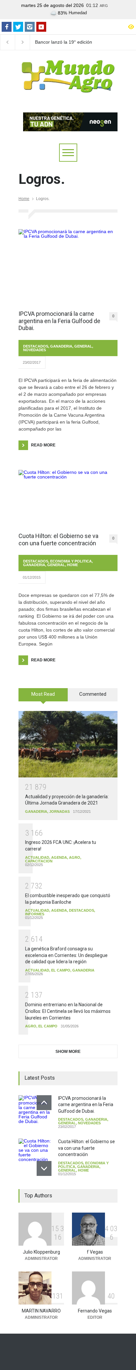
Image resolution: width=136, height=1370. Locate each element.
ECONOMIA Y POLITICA (71, 561)
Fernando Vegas (95, 1310)
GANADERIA (61, 346)
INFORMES (34, 914)
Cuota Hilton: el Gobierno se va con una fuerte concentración (58, 539)
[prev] (44, 1102)
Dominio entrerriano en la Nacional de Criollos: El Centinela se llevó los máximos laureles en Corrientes (68, 1011)
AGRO (74, 857)
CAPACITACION (38, 861)
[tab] (43, 697)
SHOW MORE (68, 1051)
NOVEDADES (34, 350)
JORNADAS (59, 811)
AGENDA (59, 857)
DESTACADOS (35, 346)
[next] (44, 1168)
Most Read (43, 694)
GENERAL (83, 346)
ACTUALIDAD (37, 857)
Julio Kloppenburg (41, 1252)
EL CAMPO (60, 970)
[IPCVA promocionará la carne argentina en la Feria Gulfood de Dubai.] (68, 266)
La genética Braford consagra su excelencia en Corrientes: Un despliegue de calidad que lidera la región (66, 955)
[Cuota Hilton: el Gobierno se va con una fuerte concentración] (68, 498)
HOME (72, 565)
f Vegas (95, 1252)
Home (23, 198)
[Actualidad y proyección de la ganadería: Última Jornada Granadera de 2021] (68, 744)
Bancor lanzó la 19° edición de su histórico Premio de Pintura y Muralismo (63, 42)
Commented (92, 694)
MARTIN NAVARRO (41, 1310)
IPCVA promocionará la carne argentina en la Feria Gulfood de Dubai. (59, 320)
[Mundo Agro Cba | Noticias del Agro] (68, 87)
